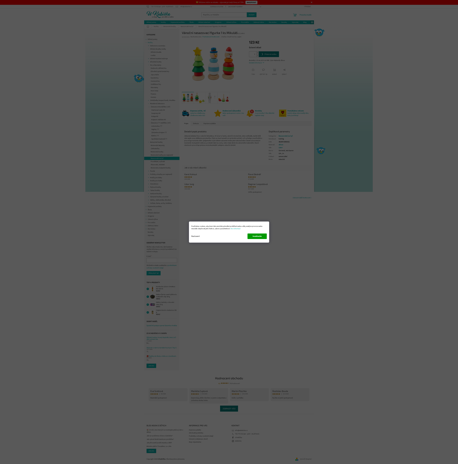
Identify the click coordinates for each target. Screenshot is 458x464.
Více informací (235, 229)
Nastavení (195, 236)
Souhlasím (257, 236)
